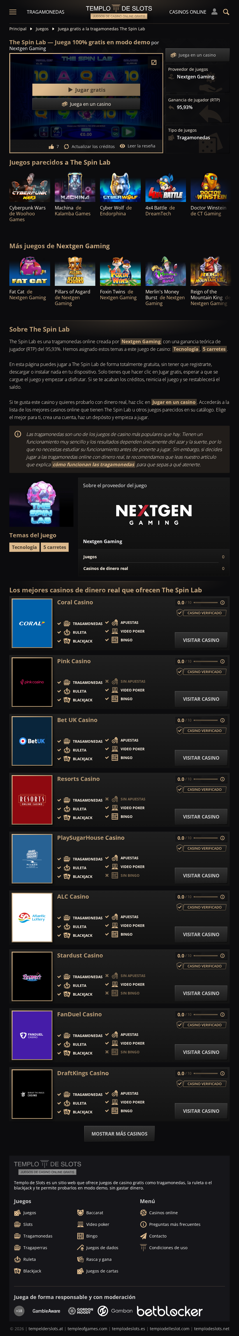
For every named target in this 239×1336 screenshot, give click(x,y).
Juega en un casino (197, 55)
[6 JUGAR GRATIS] (211, 187)
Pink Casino (74, 661)
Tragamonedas (45, 12)
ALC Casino (73, 896)
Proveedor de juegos (188, 69)
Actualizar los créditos (93, 146)
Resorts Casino (78, 779)
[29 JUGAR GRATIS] (120, 187)
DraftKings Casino (83, 1073)
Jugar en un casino (174, 402)
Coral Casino (75, 602)
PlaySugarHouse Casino (90, 838)
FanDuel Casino (79, 1014)
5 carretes (214, 349)
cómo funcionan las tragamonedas (93, 464)
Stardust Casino (80, 955)
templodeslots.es (128, 1328)
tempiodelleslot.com (169, 1328)
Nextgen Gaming (141, 341)
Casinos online (187, 12)
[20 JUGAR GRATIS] (165, 270)
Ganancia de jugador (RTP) (194, 100)
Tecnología (185, 349)
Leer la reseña (141, 146)
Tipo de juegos (182, 130)
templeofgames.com (87, 1328)
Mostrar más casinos (119, 1134)
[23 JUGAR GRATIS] (75, 187)
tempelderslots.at (46, 1328)
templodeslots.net (211, 1328)
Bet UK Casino (77, 720)
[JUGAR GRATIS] (29, 187)
